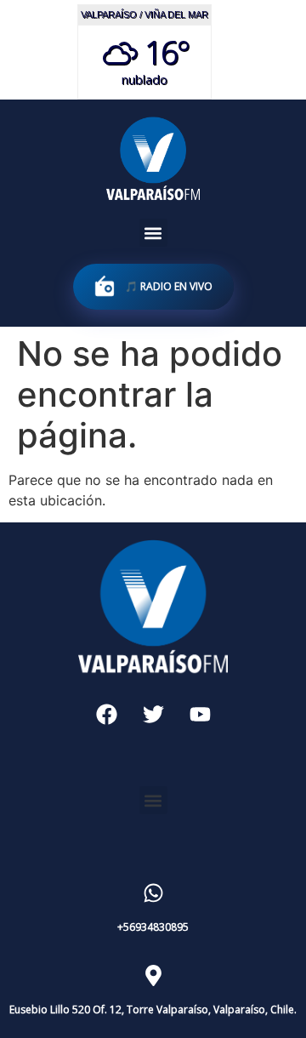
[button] (153, 233)
